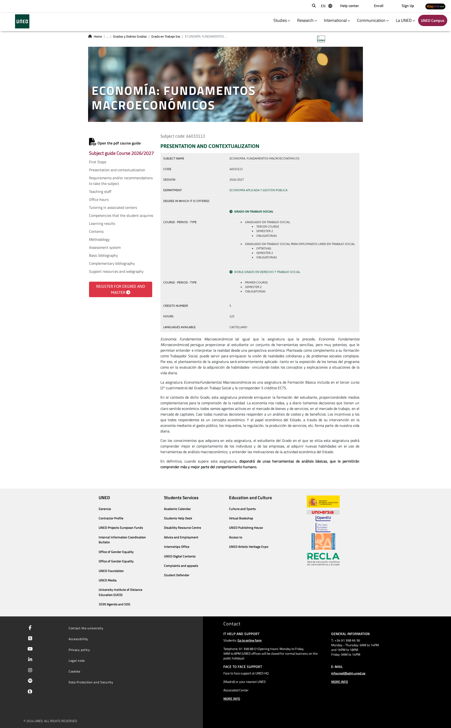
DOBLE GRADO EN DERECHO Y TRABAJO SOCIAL (267, 272)
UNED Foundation (111, 570)
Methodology (99, 239)
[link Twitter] (29, 638)
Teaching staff (100, 191)
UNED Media (108, 580)
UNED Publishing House (246, 527)
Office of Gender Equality (116, 551)
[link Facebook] (29, 628)
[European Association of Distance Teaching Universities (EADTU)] (323, 541)
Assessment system (105, 247)
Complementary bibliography (112, 263)
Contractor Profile (111, 518)
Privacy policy (79, 649)
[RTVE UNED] (435, 6)
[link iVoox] (29, 692)
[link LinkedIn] (29, 660)
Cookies (75, 671)
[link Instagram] (29, 670)
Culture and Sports (242, 508)
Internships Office (176, 546)
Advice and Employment (181, 537)
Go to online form (249, 640)
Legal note (77, 660)
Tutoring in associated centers (113, 207)
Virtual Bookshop (241, 518)
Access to (235, 537)
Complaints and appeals (181, 565)
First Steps (97, 162)
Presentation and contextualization (117, 170)
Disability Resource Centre (182, 527)
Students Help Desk (178, 518)
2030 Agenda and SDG (114, 604)
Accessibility (78, 638)
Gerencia (105, 508)
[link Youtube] (29, 649)
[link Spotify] (29, 681)
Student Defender (176, 575)
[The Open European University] (323, 524)
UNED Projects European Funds (121, 527)
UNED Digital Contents (180, 556)
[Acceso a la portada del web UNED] (22, 21)
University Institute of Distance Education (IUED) (120, 592)
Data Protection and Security (91, 682)
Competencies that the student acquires (121, 215)
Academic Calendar (177, 508)
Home (98, 36)
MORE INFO (231, 698)
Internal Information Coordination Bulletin (122, 540)
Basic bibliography (103, 255)
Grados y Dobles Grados (130, 36)
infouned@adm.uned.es (348, 673)
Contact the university (86, 628)
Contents (96, 231)
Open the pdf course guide (119, 143)
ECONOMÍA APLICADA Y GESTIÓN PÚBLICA (258, 190)
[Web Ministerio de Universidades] (323, 501)
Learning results (102, 223)
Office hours (99, 199)
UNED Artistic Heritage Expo (248, 546)
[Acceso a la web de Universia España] (323, 511)
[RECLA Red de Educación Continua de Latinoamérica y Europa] (323, 559)
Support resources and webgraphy (116, 271)
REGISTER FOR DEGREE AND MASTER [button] (120, 289)
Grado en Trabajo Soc (165, 36)
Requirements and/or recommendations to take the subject (121, 180)
